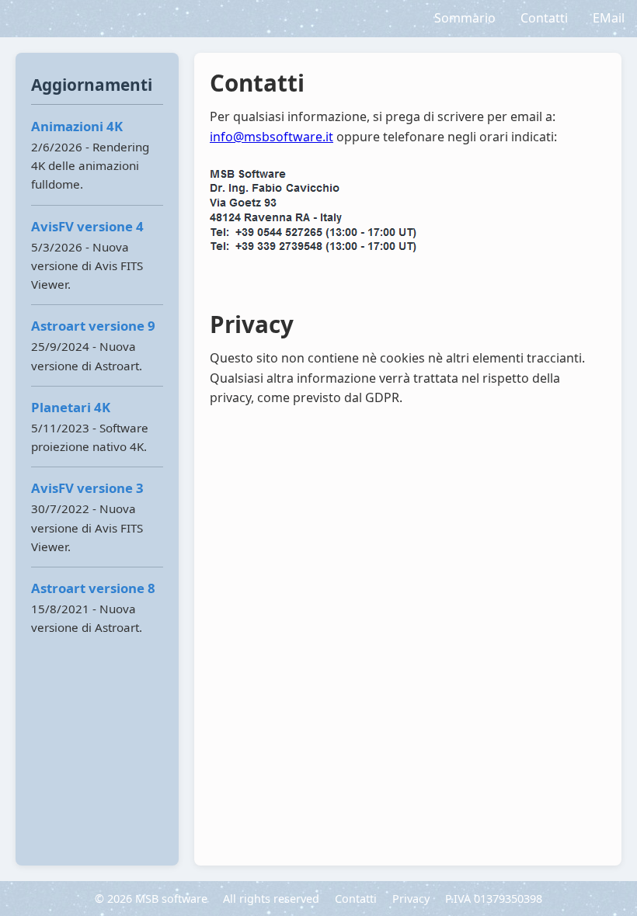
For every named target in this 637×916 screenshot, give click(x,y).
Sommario (465, 17)
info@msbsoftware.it (271, 136)
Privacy (411, 898)
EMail (609, 17)
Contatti (544, 17)
